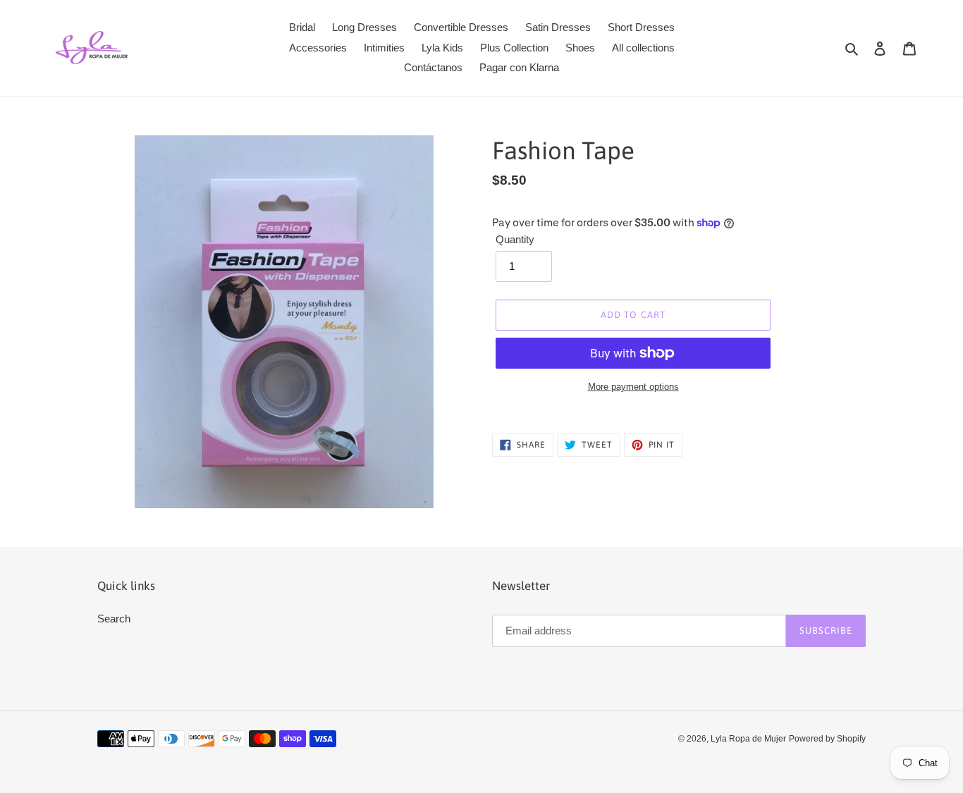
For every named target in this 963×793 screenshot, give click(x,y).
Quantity (515, 239)
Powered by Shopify (827, 739)
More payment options (633, 386)
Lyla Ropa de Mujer (748, 739)
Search (113, 619)
